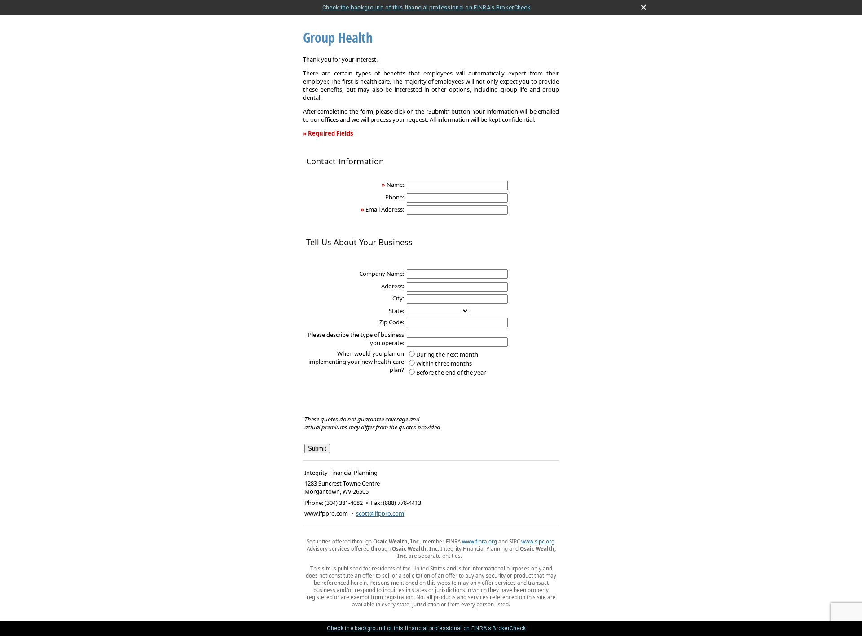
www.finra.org (479, 541)
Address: (392, 286)
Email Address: (384, 209)
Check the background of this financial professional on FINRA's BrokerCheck (426, 7)
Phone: (394, 197)
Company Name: (381, 273)
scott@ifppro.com (380, 513)
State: (396, 311)
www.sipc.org (537, 541)
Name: (395, 185)
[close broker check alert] (643, 7)
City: (398, 298)
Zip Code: (391, 322)
